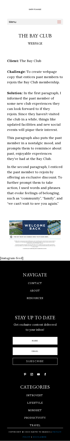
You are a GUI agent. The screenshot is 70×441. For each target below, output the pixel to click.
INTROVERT (34, 395)
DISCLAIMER (40, 437)
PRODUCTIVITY (35, 417)
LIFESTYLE (35, 402)
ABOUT (35, 290)
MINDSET (35, 410)
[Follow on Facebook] (45, 374)
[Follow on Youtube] (38, 374)
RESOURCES (35, 298)
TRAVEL (35, 425)
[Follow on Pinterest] (25, 374)
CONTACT (35, 283)
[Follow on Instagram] (31, 374)
